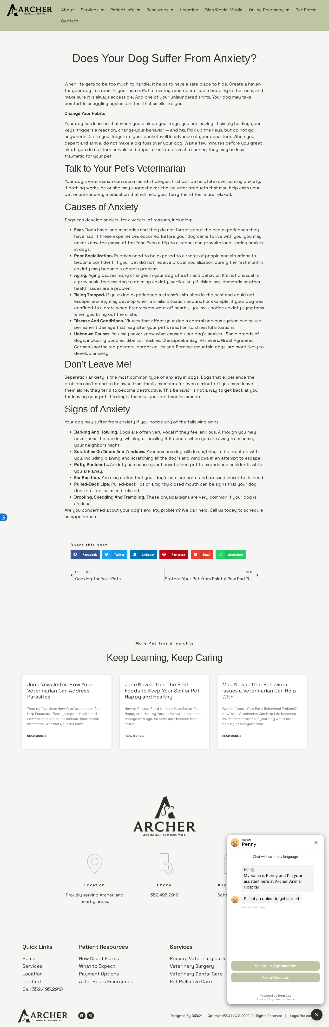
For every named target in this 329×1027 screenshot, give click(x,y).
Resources (157, 10)
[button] (85, 554)
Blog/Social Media (223, 10)
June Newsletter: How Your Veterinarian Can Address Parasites (59, 690)
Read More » (36, 736)
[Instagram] (90, 1015)
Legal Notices (301, 1016)
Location (189, 10)
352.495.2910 (164, 895)
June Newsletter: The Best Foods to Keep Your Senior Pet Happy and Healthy (162, 690)
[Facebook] (82, 1015)
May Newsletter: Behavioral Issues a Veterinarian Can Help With (259, 690)
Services (90, 10)
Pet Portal (306, 10)
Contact (69, 21)
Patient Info (122, 10)
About (67, 10)
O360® (197, 1016)
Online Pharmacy (266, 10)
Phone (164, 885)
